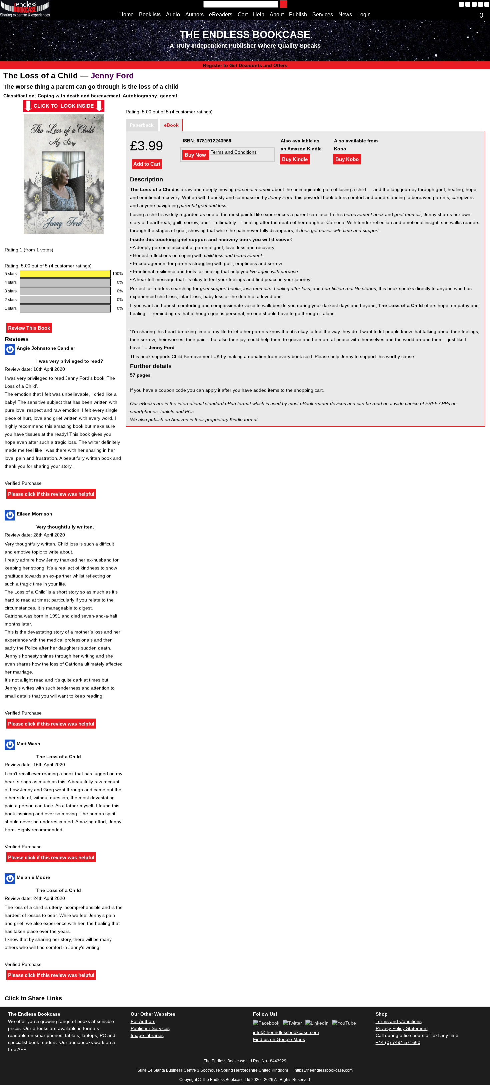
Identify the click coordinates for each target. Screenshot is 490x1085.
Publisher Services (150, 1028)
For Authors (143, 1021)
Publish (298, 14)
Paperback (142, 125)
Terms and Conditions (234, 152)
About (277, 14)
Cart (243, 14)
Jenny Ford (112, 75)
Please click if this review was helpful (51, 494)
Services (322, 14)
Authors (194, 14)
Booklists (150, 14)
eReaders (220, 14)
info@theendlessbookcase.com (286, 1032)
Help (258, 14)
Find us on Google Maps (279, 1039)
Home (126, 14)
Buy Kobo (347, 159)
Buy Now (195, 155)
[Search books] (283, 4)
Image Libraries (147, 1035)
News (345, 14)
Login (364, 14)
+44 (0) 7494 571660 (398, 1042)
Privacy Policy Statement (402, 1028)
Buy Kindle (295, 159)
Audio (173, 14)
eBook (171, 125)
